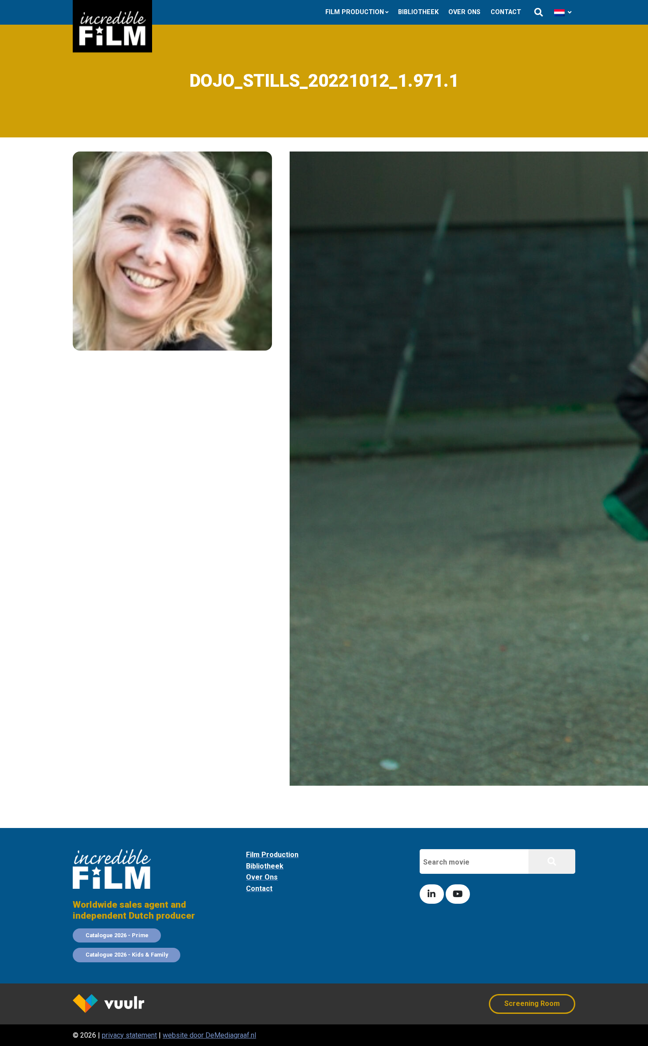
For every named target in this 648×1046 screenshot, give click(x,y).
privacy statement (129, 1035)
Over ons (464, 12)
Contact (506, 12)
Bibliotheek (418, 12)
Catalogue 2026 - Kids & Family (127, 954)
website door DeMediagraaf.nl (209, 1035)
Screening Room (532, 1003)
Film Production (354, 12)
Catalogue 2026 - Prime (117, 935)
